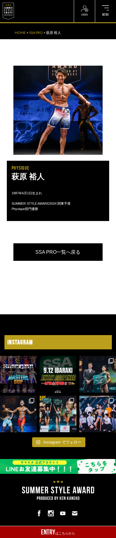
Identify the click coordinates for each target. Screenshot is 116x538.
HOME (20, 32)
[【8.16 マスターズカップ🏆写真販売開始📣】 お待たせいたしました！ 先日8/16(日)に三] (18, 374)
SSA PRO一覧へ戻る (57, 252)
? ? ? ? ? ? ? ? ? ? (30, 3)
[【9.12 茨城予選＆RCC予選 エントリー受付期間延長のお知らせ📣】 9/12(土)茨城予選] (58, 374)
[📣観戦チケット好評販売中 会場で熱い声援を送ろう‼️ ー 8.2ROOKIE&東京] (97, 374)
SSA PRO (36, 32)
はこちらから (58, 532)
